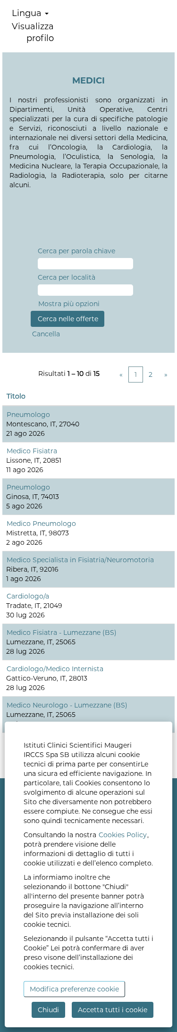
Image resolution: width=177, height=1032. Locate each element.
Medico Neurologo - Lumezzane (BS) (67, 705)
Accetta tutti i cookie (112, 1010)
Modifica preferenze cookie (74, 989)
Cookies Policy (123, 835)
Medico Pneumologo (41, 523)
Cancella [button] (46, 334)
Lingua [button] (28, 13)
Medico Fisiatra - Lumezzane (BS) (62, 632)
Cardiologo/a (28, 596)
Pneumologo (28, 414)
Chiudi (48, 1010)
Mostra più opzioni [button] (69, 304)
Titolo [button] (16, 396)
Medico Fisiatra (32, 451)
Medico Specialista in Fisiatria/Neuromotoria (80, 560)
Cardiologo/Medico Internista (55, 669)
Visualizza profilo (33, 32)
